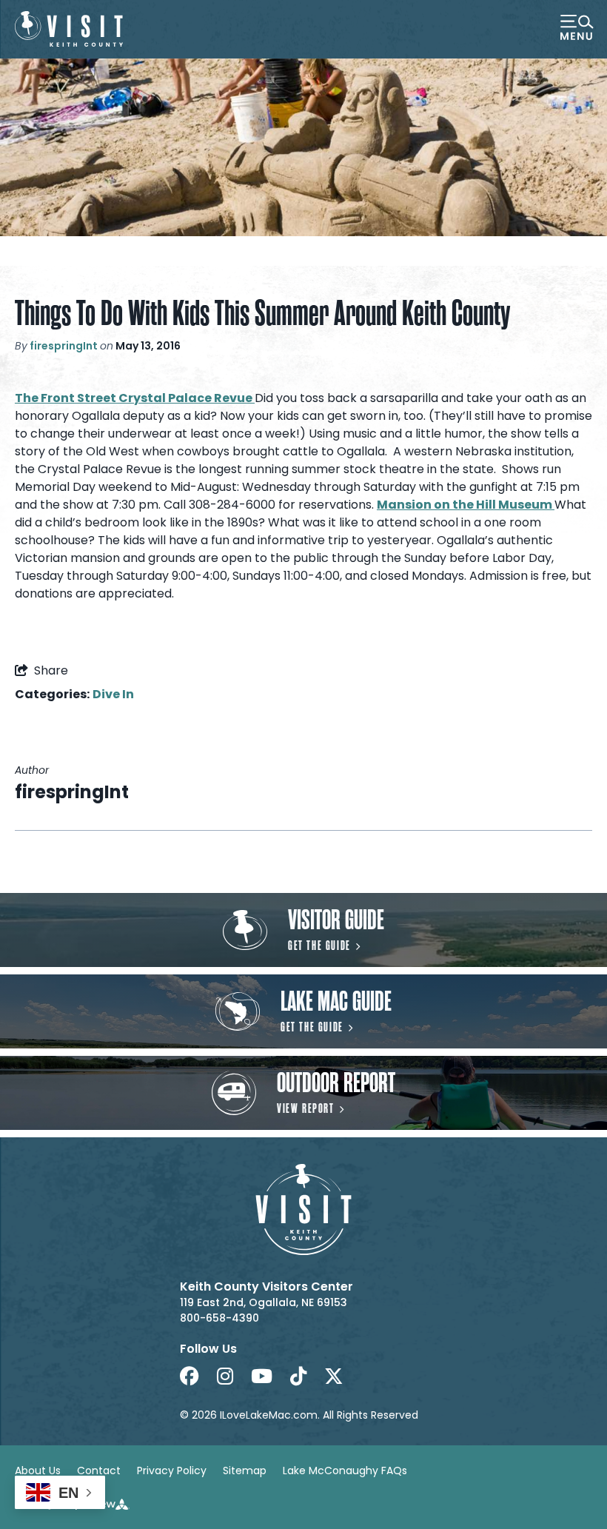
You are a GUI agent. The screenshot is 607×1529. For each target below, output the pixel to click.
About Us (38, 1470)
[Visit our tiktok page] (298, 1376)
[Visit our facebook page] (189, 1376)
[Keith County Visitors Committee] (69, 29)
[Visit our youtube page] (261, 1376)
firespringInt (64, 345)
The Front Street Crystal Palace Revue (135, 397)
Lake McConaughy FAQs (345, 1470)
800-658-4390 (219, 1318)
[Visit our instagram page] (225, 1376)
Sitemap (244, 1470)
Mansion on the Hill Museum (465, 504)
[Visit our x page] (333, 1376)
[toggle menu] (576, 29)
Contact (99, 1470)
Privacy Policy (172, 1470)
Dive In (113, 694)
